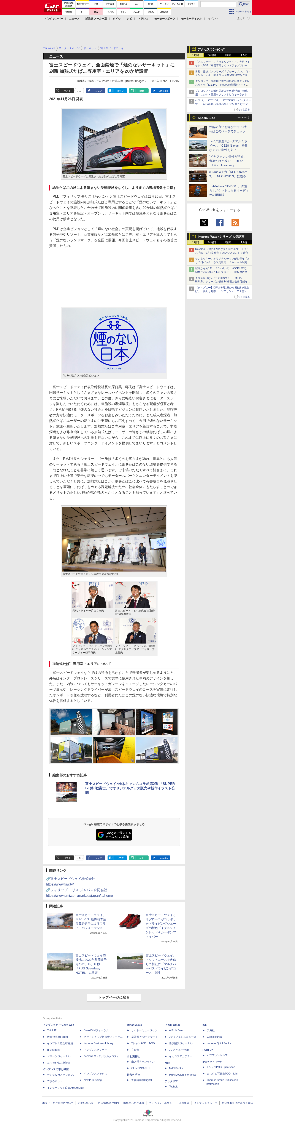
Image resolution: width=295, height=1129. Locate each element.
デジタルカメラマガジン (61, 1074)
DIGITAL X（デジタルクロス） (101, 1056)
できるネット (55, 1081)
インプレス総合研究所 (60, 1043)
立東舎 (135, 1049)
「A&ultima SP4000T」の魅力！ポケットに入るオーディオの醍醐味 (229, 190)
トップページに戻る (114, 997)
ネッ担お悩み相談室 (58, 1062)
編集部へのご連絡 (133, 1103)
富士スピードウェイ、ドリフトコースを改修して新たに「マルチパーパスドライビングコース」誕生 (161, 964)
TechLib (173, 1086)
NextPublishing (93, 1080)
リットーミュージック (144, 1030)
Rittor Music (134, 1025)
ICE (205, 1025)
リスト (79, 91)
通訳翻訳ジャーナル (180, 1043)
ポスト (67, 91)
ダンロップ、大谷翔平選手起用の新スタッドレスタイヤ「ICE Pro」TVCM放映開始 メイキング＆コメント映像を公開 (222, 85)
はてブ (120, 91)
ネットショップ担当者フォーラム (103, 1036)
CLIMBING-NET (140, 1068)
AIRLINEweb (176, 1030)
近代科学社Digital (141, 1080)
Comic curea (214, 1036)
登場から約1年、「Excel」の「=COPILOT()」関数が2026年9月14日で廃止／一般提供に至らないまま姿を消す (222, 272)
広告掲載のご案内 (108, 1103)
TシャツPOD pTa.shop (221, 1067)
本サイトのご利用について (57, 1103)
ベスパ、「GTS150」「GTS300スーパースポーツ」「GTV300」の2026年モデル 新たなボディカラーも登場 (223, 104)
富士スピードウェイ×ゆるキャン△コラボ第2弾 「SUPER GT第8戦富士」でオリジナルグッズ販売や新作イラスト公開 (130, 788)
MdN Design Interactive (183, 1074)
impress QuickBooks (219, 1043)
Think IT (51, 1030)
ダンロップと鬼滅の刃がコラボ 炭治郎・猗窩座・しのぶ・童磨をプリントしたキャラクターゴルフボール (222, 94)
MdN (167, 1062)
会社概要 (184, 1103)
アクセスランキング (211, 49)
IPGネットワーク (212, 1061)
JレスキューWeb (179, 1049)
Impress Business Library (98, 1043)
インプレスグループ (205, 1103)
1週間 (228, 55)
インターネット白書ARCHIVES (65, 1087)
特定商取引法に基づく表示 (237, 1103)
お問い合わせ (86, 1103)
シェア (98, 91)
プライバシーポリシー (161, 1103)
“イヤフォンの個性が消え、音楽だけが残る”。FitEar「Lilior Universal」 (228, 161)
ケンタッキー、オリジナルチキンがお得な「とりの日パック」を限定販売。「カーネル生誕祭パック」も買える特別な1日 (222, 262)
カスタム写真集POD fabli (222, 1073)
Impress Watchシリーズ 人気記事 (221, 236)
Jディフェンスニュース (182, 1036)
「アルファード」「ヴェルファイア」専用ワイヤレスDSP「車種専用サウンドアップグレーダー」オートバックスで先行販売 (222, 65)
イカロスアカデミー (180, 1056)
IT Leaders (53, 1049)
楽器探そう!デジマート (144, 1036)
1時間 (195, 55)
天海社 (211, 1030)
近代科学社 (133, 1074)
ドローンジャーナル (58, 1056)
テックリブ (171, 1081)
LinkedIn (163, 91)
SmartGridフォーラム (96, 1030)
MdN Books (176, 1068)
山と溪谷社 (133, 1056)
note (142, 91)
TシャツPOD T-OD (143, 1043)
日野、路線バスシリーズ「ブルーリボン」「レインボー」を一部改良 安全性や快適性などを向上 (222, 75)
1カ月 (244, 55)
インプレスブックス (95, 1073)
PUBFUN (208, 1049)
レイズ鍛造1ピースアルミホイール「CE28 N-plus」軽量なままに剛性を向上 (228, 145)
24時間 (212, 55)
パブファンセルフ (217, 1055)
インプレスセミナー (95, 1049)
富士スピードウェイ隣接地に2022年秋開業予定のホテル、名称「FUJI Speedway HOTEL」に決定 (91, 964)
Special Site (206, 118)
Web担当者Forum (57, 1036)
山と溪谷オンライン (143, 1061)
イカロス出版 (172, 1025)
